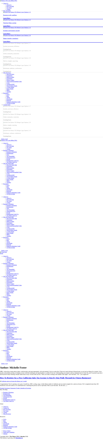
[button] (53, 3)
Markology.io (19, 438)
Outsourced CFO (10, 157)
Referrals (8, 191)
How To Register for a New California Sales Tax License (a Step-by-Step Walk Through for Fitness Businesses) (45, 378)
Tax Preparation (10, 156)
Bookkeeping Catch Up (12, 160)
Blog (7, 186)
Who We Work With (8, 163)
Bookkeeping (9, 153)
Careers (8, 149)
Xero (7, 154)
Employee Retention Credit (13, 192)
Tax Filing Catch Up (11, 162)
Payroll (8, 159)
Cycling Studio (10, 178)
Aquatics (8, 182)
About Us (5, 143)
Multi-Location (10, 168)
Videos (8, 188)
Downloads (9, 189)
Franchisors (9, 166)
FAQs (7, 185)
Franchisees (9, 169)
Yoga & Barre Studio (11, 176)
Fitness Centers (10, 170)
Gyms (7, 173)
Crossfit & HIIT (10, 175)
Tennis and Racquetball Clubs (14, 172)
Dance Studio (9, 179)
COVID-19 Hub (10, 194)
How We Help (10, 146)
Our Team (9, 147)
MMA (8, 181)
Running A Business (8, 150)
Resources (5, 184)
